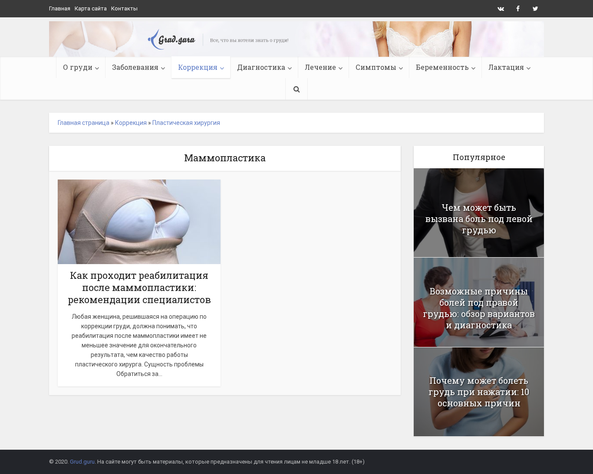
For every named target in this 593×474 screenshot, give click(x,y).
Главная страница (83, 122)
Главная (59, 8)
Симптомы (376, 67)
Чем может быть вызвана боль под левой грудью (479, 218)
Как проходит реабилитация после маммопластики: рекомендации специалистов (139, 287)
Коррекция (197, 67)
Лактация (506, 67)
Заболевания (135, 67)
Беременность (442, 67)
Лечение (320, 67)
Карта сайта (91, 8)
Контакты (124, 8)
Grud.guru (82, 461)
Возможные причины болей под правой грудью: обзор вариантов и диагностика (479, 307)
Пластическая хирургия (186, 122)
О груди (77, 67)
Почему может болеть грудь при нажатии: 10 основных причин (478, 392)
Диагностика (261, 67)
